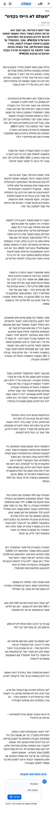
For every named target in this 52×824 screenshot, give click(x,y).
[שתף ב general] (4, 3)
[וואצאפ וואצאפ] (10, 3)
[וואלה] (26, 3)
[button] (40, 4)
